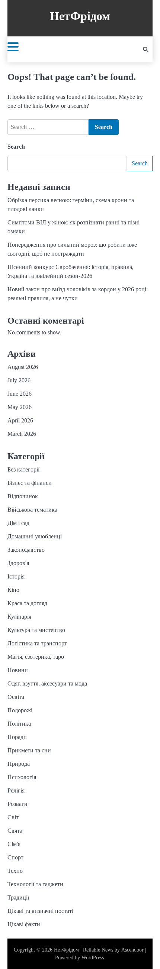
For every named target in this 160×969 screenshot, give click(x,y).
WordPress (92, 957)
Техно (15, 871)
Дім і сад (18, 523)
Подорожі (19, 710)
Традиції (18, 897)
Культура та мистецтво (36, 630)
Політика (19, 723)
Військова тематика (32, 509)
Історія (16, 576)
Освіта (15, 697)
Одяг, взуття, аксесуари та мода (47, 683)
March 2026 (21, 434)
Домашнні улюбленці (34, 536)
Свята (14, 830)
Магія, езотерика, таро (35, 657)
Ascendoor (132, 950)
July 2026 (19, 380)
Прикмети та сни (29, 750)
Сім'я (13, 844)
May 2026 (19, 407)
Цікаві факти (23, 924)
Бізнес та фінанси (29, 483)
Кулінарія (19, 616)
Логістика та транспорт (37, 643)
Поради (17, 737)
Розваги (17, 804)
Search (16, 146)
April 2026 (20, 420)
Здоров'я (18, 563)
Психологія (21, 777)
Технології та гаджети (35, 884)
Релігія (16, 790)
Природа (18, 764)
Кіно (13, 590)
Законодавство (26, 550)
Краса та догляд (27, 603)
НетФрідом (80, 16)
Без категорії (23, 469)
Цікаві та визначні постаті (40, 911)
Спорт (15, 857)
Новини (17, 670)
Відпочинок (22, 496)
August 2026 (22, 367)
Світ (13, 817)
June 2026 (19, 393)
